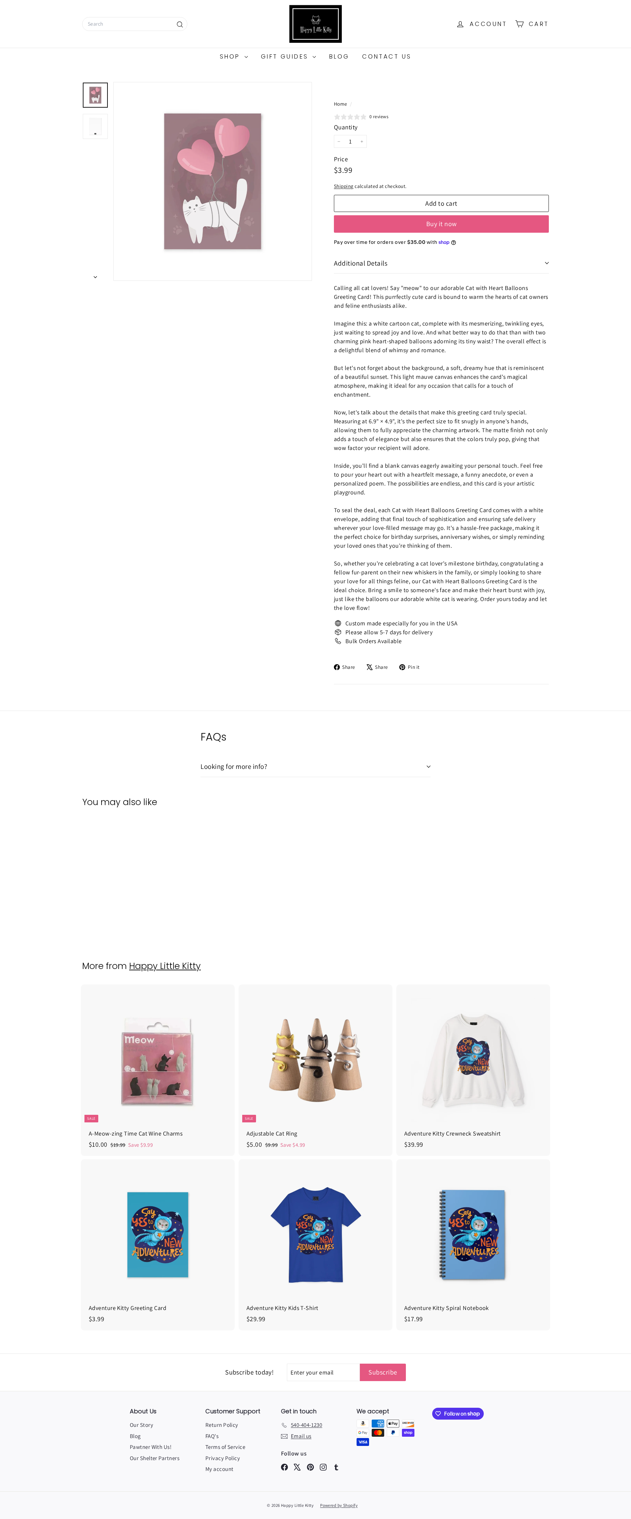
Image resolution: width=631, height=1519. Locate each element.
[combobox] (134, 24)
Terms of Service (225, 1447)
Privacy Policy (222, 1458)
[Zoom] (213, 181)
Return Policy (221, 1424)
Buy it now (441, 224)
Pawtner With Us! (151, 1447)
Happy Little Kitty (165, 966)
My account (219, 1469)
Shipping (344, 186)
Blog (339, 56)
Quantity (346, 127)
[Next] (95, 275)
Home (341, 103)
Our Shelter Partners (154, 1458)
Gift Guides (286, 56)
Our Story (141, 1424)
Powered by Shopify (339, 1505)
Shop (231, 56)
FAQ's (212, 1436)
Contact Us (386, 56)
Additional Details (360, 263)
